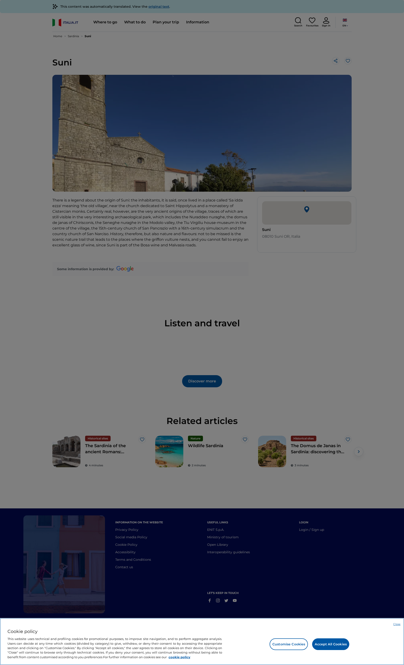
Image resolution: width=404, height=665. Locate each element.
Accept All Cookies (331, 644)
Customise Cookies (288, 644)
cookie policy (179, 657)
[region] (202, 641)
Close (396, 624)
